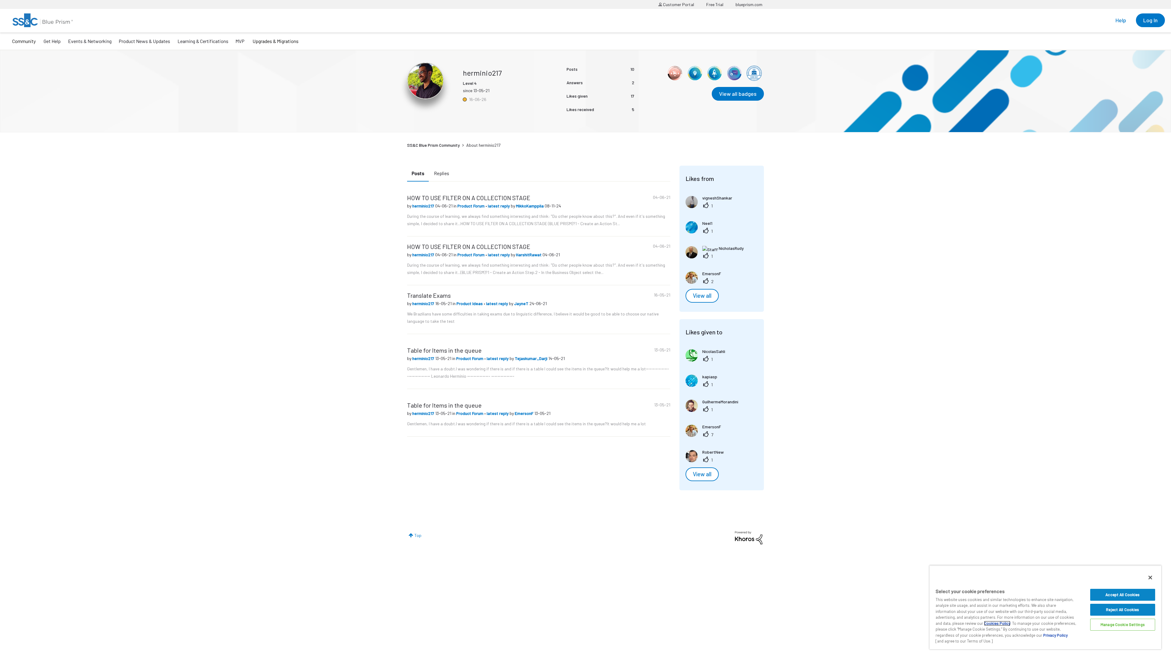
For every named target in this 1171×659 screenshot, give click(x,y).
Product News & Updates (144, 41)
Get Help (52, 41)
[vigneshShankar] (711, 206)
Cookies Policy (997, 623)
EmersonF (524, 413)
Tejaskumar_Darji (531, 358)
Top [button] (417, 535)
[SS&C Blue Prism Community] (42, 20)
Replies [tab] (441, 173)
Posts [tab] (418, 173)
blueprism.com (749, 4)
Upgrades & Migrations (275, 41)
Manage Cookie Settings (1123, 624)
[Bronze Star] (674, 73)
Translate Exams (429, 295)
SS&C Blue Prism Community (433, 145)
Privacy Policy (1055, 635)
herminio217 (423, 205)
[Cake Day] (754, 73)
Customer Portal (678, 4)
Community (24, 41)
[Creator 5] (734, 73)
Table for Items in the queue (444, 350)
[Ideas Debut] (694, 73)
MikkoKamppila (530, 205)
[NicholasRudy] (717, 256)
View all (702, 295)
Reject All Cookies (1122, 609)
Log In (1150, 20)
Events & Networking (90, 41)
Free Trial (714, 4)
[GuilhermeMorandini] (714, 410)
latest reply (499, 205)
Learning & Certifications (202, 41)
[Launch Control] (714, 73)
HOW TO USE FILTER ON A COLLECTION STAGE (468, 197)
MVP (240, 41)
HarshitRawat (529, 254)
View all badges (738, 93)
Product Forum (471, 205)
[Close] (1150, 577)
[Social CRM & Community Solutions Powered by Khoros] (748, 537)
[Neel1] (701, 231)
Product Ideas (470, 303)
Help (1120, 20)
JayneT (521, 303)
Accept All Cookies (1122, 594)
